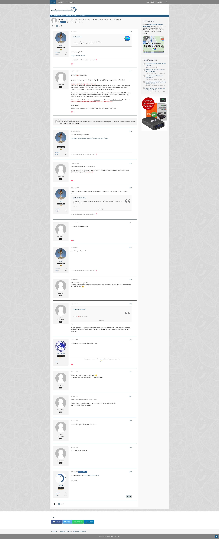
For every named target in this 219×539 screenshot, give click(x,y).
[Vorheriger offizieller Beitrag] (127, 496)
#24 (131, 304)
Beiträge (56, 54)
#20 (131, 188)
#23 (131, 279)
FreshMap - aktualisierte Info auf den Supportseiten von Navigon (89, 138)
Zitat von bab (77, 37)
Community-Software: (109, 536)
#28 (131, 421)
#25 (131, 340)
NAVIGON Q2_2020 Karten (91, 475)
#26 (131, 372)
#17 (131, 71)
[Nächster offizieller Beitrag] (130, 496)
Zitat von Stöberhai (79, 309)
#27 (131, 396)
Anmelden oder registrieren (155, 2)
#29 (131, 447)
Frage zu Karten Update (78, 55)
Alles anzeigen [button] (101, 209)
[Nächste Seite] (61, 26)
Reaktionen (57, 52)
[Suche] (166, 2)
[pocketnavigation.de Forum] (109, 9)
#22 (131, 247)
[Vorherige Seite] (52, 26)
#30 (131, 472)
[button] (56, 522)
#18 (131, 131)
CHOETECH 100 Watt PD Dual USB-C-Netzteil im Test (155, 89)
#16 (131, 31)
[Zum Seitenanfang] (216, 536)
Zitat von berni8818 (79, 198)
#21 (131, 223)
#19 (131, 163)
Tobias (147, 67)
